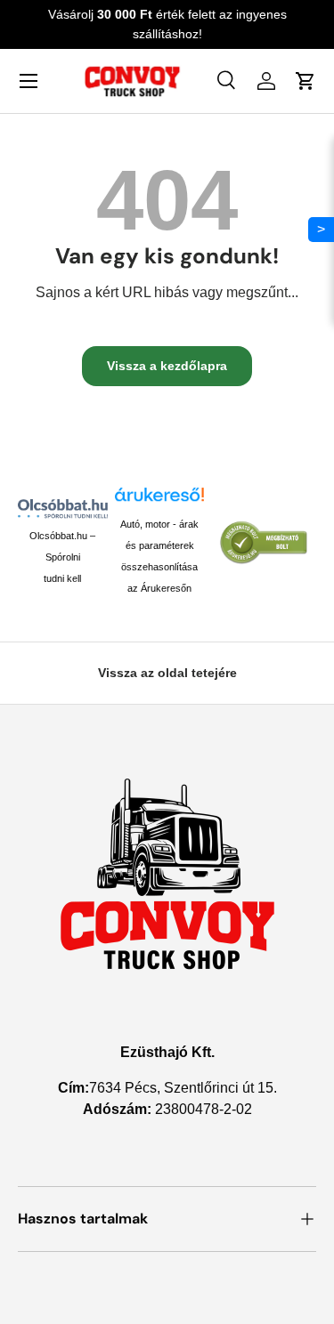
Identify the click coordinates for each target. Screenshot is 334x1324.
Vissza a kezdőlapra (167, 366)
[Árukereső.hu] (160, 500)
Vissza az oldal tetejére (167, 673)
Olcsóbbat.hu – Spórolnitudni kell (62, 557)
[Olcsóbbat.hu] (63, 508)
